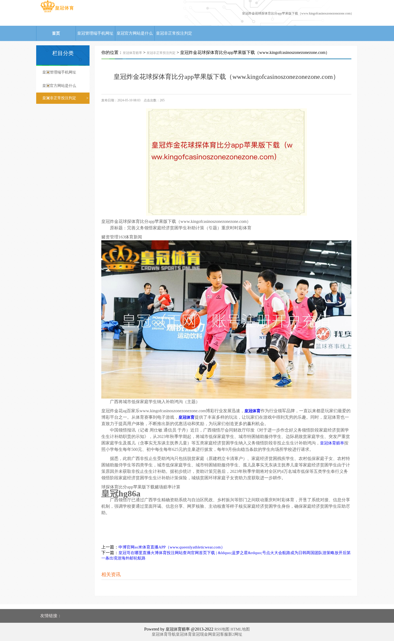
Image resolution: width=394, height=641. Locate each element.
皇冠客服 (220, 634)
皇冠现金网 (202, 634)
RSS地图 (221, 629)
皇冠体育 (184, 634)
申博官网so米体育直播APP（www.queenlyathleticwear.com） (171, 547)
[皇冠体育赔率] (57, 12)
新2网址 (235, 634)
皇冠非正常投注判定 (174, 33)
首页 (56, 33)
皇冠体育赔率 (132, 53)
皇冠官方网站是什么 (135, 33)
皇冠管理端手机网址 (95, 33)
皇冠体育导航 (164, 634)
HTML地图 (240, 629)
